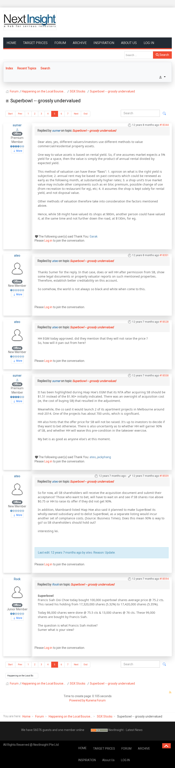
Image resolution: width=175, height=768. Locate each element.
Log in (48, 240)
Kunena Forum (96, 700)
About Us (129, 43)
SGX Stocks (104, 716)
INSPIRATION (103, 43)
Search (164, 54)
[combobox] (138, 55)
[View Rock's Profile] (17, 592)
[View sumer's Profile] (17, 129)
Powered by (77, 700)
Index (9, 68)
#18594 (164, 578)
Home (26, 716)
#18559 (164, 475)
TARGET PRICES (35, 43)
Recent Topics (26, 68)
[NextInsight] (30, 20)
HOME (11, 43)
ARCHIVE (80, 43)
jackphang (104, 457)
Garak (94, 236)
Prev (20, 114)
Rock (17, 579)
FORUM (60, 43)
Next (76, 114)
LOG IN (149, 43)
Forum (39, 716)
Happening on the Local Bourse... (70, 716)
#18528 (164, 321)
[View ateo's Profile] (17, 268)
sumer (17, 125)
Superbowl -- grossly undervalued (94, 130)
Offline (17, 133)
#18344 (164, 124)
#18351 (164, 255)
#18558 (164, 375)
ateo (17, 255)
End (86, 114)
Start (10, 114)
